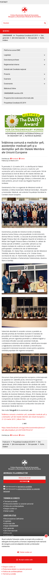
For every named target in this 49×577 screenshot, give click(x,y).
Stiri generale (9, 528)
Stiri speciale (32, 38)
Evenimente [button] (8, 84)
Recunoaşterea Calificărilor (14, 519)
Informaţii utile (9, 523)
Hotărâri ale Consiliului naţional (15, 69)
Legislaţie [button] (7, 55)
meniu (6, 31)
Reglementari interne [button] (11, 64)
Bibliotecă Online (10, 88)
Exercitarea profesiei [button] (11, 60)
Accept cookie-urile (25, 560)
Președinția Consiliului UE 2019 (27, 35)
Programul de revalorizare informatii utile (19, 98)
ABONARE (24, 481)
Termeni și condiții (10, 501)
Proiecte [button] (7, 74)
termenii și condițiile (25, 487)
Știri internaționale (18, 38)
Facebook (15, 158)
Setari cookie (9, 511)
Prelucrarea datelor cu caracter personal (18, 504)
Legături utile (9, 535)
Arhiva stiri (8, 533)
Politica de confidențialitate (14, 506)
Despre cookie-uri (10, 508)
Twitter (22, 158)
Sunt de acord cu (11, 487)
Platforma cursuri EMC (12, 50)
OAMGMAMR (7, 35)
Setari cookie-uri (26, 552)
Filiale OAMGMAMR (11, 526)
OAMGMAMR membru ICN (13, 93)
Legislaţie (7, 521)
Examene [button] (7, 79)
